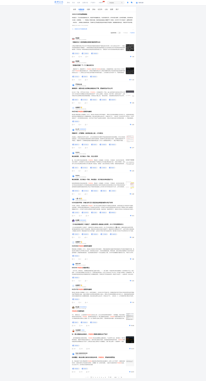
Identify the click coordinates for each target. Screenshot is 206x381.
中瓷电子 (76, 234)
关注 (73, 2)
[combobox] (114, 2)
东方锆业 (76, 53)
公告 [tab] (106, 9)
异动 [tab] (93, 9)
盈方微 (94, 212)
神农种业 (76, 190)
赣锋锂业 (113, 212)
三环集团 (105, 234)
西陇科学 (76, 144)
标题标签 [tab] (81, 9)
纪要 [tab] (88, 9)
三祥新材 (86, 53)
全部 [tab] (74, 9)
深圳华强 (86, 212)
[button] (93, 3)
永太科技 (76, 212)
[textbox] (114, 2)
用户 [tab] (117, 9)
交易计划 (85, 2)
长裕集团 (104, 99)
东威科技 (114, 234)
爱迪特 (85, 76)
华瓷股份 (95, 53)
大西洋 (76, 167)
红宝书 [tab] (100, 9)
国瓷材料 (113, 99)
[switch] (119, 33)
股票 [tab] (111, 9)
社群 (78, 2)
